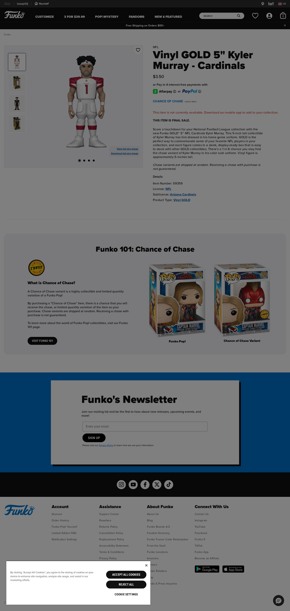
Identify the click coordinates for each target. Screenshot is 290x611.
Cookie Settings (126, 594)
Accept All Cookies (126, 575)
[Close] (146, 565)
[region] (78, 583)
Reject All (126, 585)
